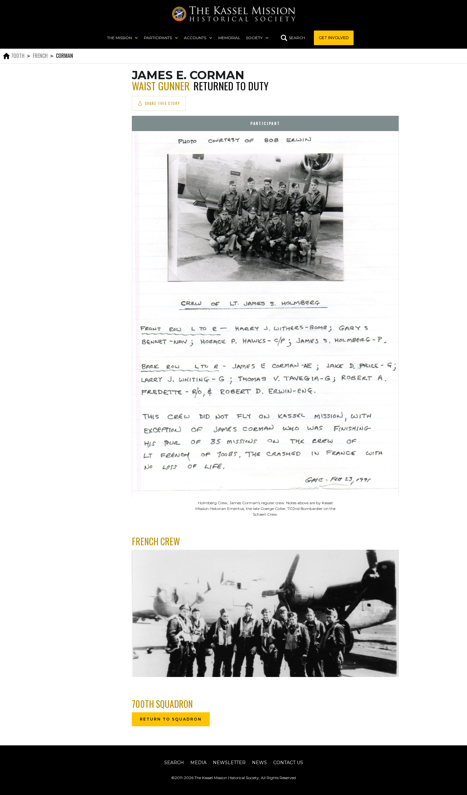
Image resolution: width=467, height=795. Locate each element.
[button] (122, 38)
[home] (233, 13)
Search (174, 762)
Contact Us (288, 762)
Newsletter (229, 762)
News (259, 762)
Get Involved (334, 37)
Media (198, 762)
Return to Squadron (171, 719)
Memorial (229, 37)
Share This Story (162, 103)
